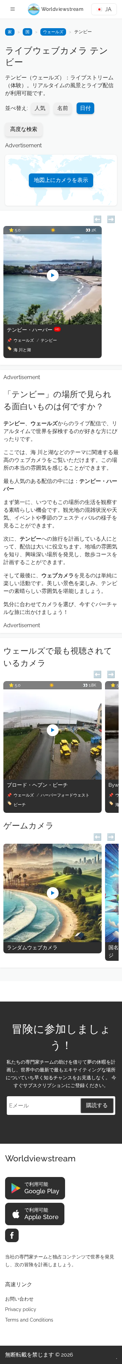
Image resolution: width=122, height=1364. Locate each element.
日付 (85, 108)
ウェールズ (53, 32)
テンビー (49, 340)
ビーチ (20, 804)
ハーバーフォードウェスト (65, 795)
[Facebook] (12, 1235)
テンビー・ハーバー (33, 330)
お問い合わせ (19, 1299)
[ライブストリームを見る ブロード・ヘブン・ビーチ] (52, 777)
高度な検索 (23, 129)
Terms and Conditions (29, 1320)
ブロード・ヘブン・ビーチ (37, 785)
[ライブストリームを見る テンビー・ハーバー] (52, 322)
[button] (97, 218)
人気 (40, 108)
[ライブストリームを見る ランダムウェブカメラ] (52, 940)
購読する (97, 1105)
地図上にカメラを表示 (61, 180)
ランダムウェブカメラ (32, 948)
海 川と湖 (22, 350)
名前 (62, 108)
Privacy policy (20, 1309)
